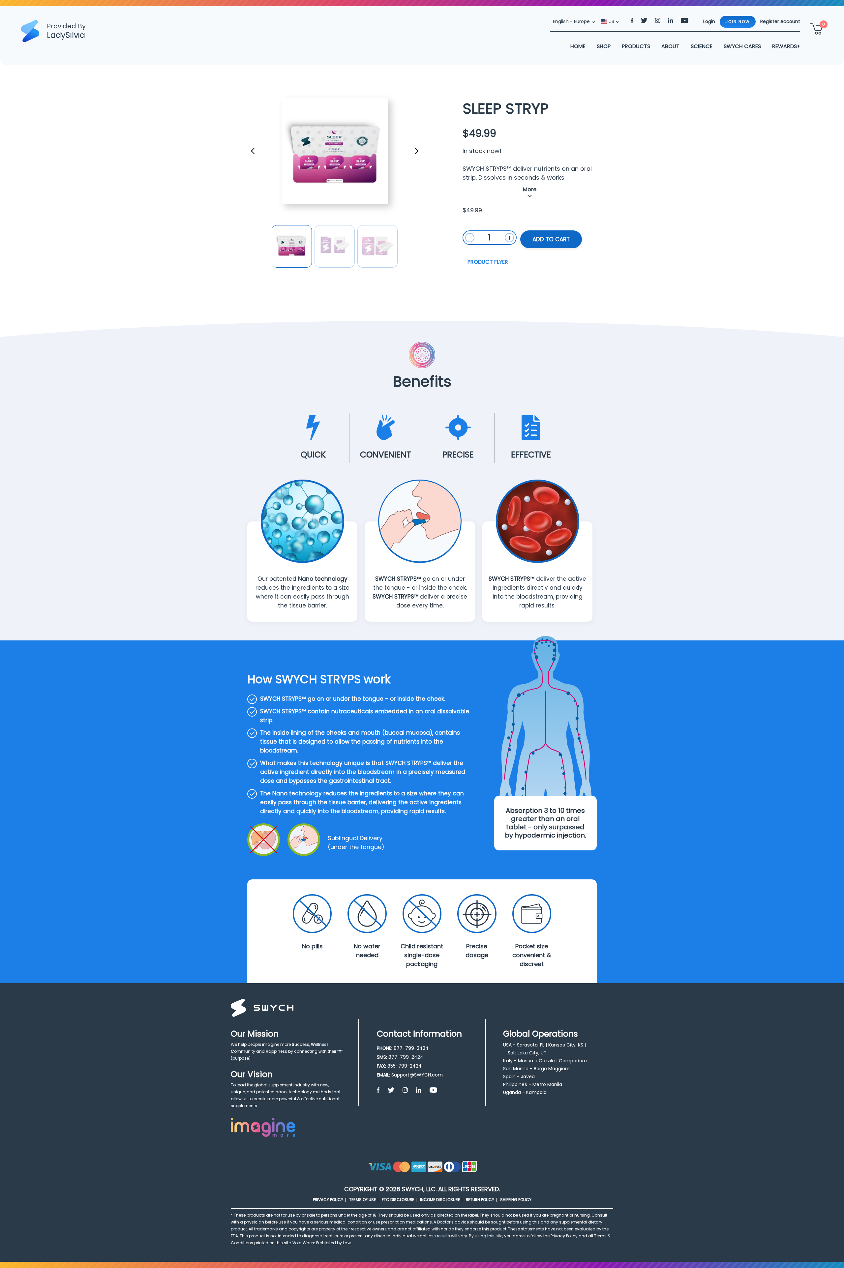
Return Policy (480, 1199)
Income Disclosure (440, 1199)
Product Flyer (487, 262)
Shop (604, 46)
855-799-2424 (404, 1066)
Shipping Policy (515, 1199)
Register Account (780, 21)
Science (701, 46)
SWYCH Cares (742, 46)
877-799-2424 (411, 1048)
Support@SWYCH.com (417, 1075)
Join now (737, 21)
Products (636, 46)
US (610, 21)
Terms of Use (362, 1199)
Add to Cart (551, 239)
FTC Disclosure (398, 1199)
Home (578, 46)
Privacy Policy (328, 1199)
